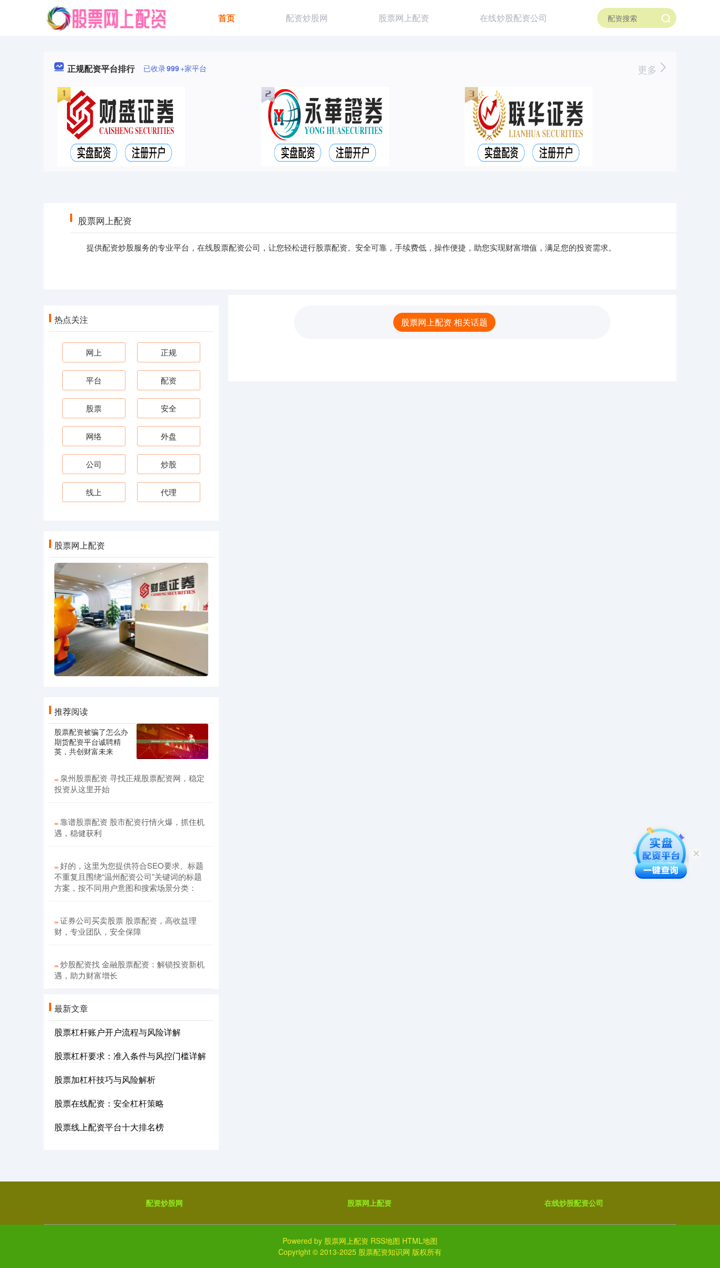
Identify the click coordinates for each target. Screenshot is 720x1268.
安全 (169, 408)
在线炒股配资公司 (513, 18)
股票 (94, 408)
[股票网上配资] (106, 17)
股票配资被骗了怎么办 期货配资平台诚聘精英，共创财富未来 (91, 741)
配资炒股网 (307, 18)
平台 (94, 380)
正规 (169, 352)
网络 (94, 435)
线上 (94, 491)
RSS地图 (385, 1240)
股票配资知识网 (384, 1251)
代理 (169, 491)
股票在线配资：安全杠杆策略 (109, 1103)
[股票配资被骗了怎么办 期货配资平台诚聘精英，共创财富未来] (172, 741)
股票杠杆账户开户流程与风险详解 (117, 1032)
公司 (94, 463)
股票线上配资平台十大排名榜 (109, 1127)
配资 (169, 380)
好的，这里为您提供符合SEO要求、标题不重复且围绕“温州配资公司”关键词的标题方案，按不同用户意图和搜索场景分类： (128, 876)
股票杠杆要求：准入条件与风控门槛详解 (130, 1056)
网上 (94, 352)
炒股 (169, 463)
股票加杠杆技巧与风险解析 (104, 1079)
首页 (226, 18)
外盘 (169, 435)
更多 (648, 69)
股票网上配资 (403, 18)
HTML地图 (419, 1240)
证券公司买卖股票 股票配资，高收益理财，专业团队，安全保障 (125, 926)
